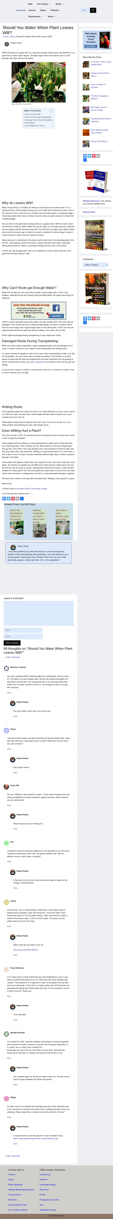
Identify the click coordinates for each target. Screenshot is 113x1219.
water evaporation (37, 362)
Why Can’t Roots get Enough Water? (38, 117)
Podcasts (55, 10)
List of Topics (42, 4)
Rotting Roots (30, 123)
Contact (11, 1174)
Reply (9, 692)
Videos (43, 10)
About (50, 16)
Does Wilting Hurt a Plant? (34, 126)
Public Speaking (15, 1185)
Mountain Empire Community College (31, 489)
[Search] (93, 10)
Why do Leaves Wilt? (33, 114)
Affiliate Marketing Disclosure (21, 1190)
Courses (32, 10)
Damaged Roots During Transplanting (38, 120)
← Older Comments (12, 657)
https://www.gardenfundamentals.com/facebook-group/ (35, 1139)
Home (6, 37)
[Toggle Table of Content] (49, 111)
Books (58, 4)
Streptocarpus (34, 16)
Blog (30, 4)
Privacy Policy (14, 1195)
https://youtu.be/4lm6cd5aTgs (25, 950)
